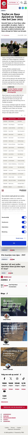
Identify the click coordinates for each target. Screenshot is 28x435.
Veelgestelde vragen (9, 418)
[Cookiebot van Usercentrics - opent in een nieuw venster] (19, 190)
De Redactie (6, 35)
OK (14, 243)
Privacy (13, 427)
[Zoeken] (22, 3)
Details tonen (19, 238)
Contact (5, 420)
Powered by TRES (19, 432)
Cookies (19, 427)
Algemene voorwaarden (14, 429)
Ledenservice (7, 414)
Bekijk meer (7, 277)
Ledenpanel (6, 421)
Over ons (6, 416)
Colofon (7, 427)
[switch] (24, 222)
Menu (25, 3)
